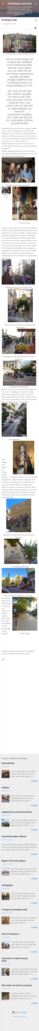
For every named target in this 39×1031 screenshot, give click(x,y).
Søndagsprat (7, 885)
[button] (36, 20)
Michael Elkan (22, 1016)
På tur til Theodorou (10, 934)
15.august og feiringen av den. (15, 909)
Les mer (34, 781)
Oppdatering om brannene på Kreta (17, 812)
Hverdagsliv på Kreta (20, 3)
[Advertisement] (19, 730)
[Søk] (36, 4)
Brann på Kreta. (8, 763)
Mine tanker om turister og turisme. (17, 985)
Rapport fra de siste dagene (13, 861)
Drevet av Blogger (21, 1012)
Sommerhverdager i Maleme (14, 836)
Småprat (5, 787)
